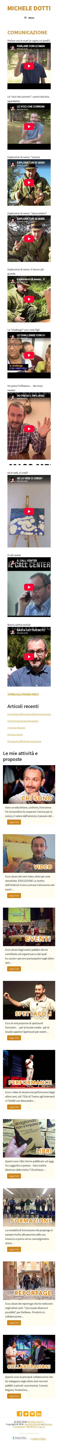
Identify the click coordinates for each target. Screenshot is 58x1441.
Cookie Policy (38, 1438)
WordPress (31, 1426)
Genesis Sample (33, 1424)
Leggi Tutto (14, 822)
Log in (42, 1426)
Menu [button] (31, 17)
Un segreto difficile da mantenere (24, 741)
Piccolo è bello (14, 734)
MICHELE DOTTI (29, 8)
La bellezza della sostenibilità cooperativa (29, 714)
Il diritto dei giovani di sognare (22, 720)
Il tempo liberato (16, 727)
